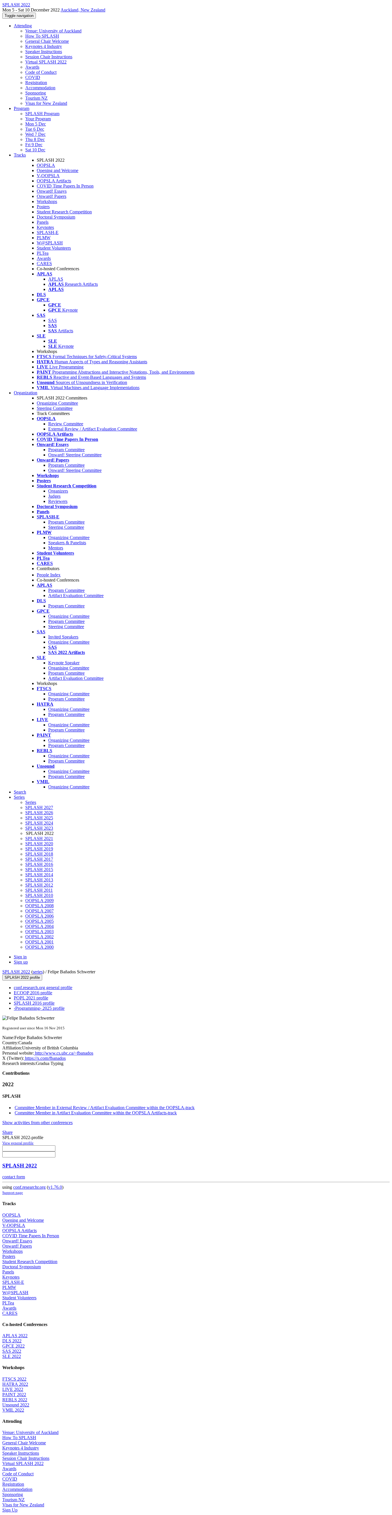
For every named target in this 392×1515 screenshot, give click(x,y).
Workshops (47, 201)
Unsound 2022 (15, 1404)
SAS (52, 320)
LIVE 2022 (12, 1389)
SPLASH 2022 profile (22, 977)
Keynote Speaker (63, 662)
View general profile (18, 1143)
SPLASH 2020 (39, 843)
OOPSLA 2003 (39, 931)
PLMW (44, 237)
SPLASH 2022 (16, 971)
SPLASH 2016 (39, 864)
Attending (23, 25)
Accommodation (40, 87)
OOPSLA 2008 (39, 905)
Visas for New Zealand (46, 103)
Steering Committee (55, 408)
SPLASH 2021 (39, 838)
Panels (42, 222)
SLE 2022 (11, 1356)
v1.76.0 (55, 1187)
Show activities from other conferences (37, 1122)
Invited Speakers (63, 636)
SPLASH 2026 (39, 812)
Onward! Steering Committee (75, 454)
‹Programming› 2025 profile (39, 1008)
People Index (49, 574)
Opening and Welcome (57, 170)
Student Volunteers (54, 248)
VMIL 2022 (13, 1410)
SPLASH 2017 (39, 859)
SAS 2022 (11, 1351)
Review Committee (65, 423)
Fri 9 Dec (33, 144)
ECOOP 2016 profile (33, 992)
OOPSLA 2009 (39, 900)
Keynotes (45, 227)
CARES (44, 263)
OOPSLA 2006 (39, 916)
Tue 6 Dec (34, 129)
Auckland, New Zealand (83, 9)
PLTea (42, 253)
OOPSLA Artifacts (54, 180)
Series (30, 802)
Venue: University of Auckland (53, 30)
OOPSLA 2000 (39, 947)
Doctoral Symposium (56, 217)
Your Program (38, 118)
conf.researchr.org (29, 1187)
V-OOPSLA (48, 175)
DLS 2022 (12, 1340)
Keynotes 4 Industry (43, 46)
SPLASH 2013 (39, 879)
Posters (43, 206)
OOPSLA (46, 165)
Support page (12, 1192)
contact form (13, 1176)
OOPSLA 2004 (39, 926)
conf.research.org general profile (43, 987)
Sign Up (10, 1510)
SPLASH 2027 (39, 807)
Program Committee (66, 449)
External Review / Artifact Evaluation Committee (92, 428)
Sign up (21, 962)
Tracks (20, 155)
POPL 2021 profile (31, 997)
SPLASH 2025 (39, 817)
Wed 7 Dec (35, 134)
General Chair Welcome (47, 41)
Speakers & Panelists (67, 542)
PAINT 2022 (14, 1394)
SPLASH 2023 (39, 828)
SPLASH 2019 (39, 848)
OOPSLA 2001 (39, 941)
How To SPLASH (42, 36)
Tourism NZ (36, 98)
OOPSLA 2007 (39, 910)
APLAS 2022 (15, 1335)
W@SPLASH (50, 242)
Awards (32, 67)
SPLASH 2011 (39, 890)
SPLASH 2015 (39, 869)
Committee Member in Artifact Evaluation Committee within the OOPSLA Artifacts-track (96, 1112)
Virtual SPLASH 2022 (46, 61)
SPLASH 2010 (39, 895)
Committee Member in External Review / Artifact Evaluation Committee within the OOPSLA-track (105, 1107)
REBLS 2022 (14, 1399)
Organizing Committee (57, 403)
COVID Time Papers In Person (65, 186)
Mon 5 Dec (35, 123)
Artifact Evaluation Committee (76, 595)
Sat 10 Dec (35, 149)
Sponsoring (35, 92)
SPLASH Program (42, 113)
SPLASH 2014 (39, 874)
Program (21, 108)
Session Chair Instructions (48, 56)
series (38, 971)
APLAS (55, 279)
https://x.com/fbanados (45, 1058)
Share (7, 1132)
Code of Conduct (41, 72)
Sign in (20, 956)
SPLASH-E (48, 232)
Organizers (58, 491)
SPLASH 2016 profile (34, 1003)
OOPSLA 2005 (39, 921)
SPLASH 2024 (39, 823)
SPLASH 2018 (39, 854)
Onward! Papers (51, 196)
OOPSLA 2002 (39, 936)
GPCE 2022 (13, 1346)
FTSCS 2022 (14, 1379)
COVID (32, 77)
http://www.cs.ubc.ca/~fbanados (63, 1053)
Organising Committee (68, 667)
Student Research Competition (64, 211)
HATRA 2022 (15, 1384)
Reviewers (57, 501)
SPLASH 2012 (39, 885)
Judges (54, 496)
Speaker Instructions (43, 51)
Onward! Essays (52, 191)
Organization (25, 392)
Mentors (55, 547)
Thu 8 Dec (35, 139)
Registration (36, 82)
